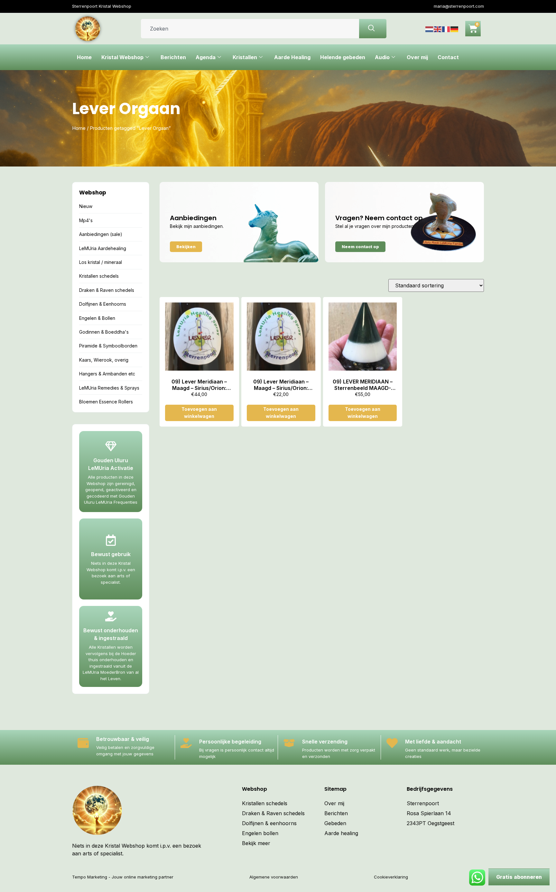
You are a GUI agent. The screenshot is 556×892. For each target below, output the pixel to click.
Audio (382, 57)
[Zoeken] (372, 28)
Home (84, 57)
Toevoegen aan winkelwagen (199, 412)
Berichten (173, 57)
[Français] (446, 28)
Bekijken (186, 246)
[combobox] (250, 28)
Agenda (206, 57)
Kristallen (245, 57)
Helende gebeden (342, 57)
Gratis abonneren (519, 877)
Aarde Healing (292, 57)
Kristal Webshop (122, 57)
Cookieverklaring (391, 876)
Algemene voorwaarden (273, 876)
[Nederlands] (429, 28)
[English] (438, 28)
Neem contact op (360, 246)
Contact (448, 57)
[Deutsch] (454, 28)
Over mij (417, 57)
